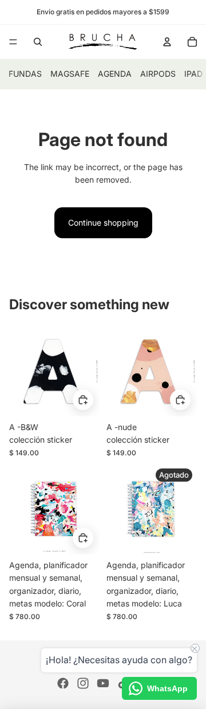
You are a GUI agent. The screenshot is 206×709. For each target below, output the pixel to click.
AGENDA (115, 73)
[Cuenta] (167, 41)
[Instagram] (83, 683)
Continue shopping (103, 222)
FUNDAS (25, 73)
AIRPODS (158, 73)
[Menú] (13, 42)
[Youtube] (103, 683)
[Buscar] (37, 41)
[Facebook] (63, 683)
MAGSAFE (69, 73)
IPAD (193, 73)
